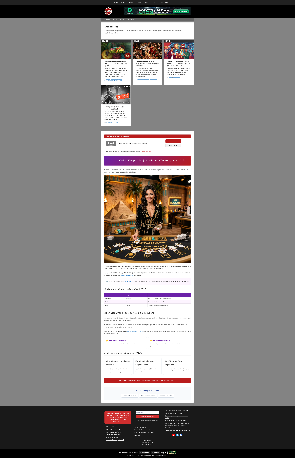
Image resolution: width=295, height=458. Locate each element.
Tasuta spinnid (118, 80)
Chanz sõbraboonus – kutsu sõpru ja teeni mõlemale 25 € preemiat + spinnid (178, 64)
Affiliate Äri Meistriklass (113, 434)
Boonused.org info (147, 442)
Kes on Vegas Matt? (140, 427)
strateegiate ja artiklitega (135, 331)
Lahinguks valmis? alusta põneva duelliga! (114, 108)
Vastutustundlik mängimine (148, 395)
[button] (180, 2)
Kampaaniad (164, 2)
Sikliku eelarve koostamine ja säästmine (177, 430)
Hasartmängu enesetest (166, 395)
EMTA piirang (144, 452)
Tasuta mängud (106, 19)
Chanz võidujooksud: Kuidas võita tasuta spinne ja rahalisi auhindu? (147, 64)
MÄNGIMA (173, 141)
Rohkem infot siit (146, 151)
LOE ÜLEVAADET (173, 145)
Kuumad (115, 19)
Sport (154, 2)
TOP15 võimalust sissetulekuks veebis (177, 423)
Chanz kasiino (114, 79)
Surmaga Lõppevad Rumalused (144, 432)
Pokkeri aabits (110, 427)
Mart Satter (147, 440)
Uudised (123, 2)
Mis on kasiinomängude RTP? (115, 440)
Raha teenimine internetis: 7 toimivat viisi (177, 411)
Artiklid (116, 2)
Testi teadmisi (131, 19)
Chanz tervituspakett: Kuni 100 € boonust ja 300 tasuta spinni (115, 64)
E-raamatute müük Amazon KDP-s (175, 420)
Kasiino (131, 2)
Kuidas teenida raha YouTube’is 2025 (176, 413)
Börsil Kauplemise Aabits (113, 432)
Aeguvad (122, 19)
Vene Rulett (137, 435)
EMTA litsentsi (129, 281)
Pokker (146, 2)
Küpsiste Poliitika (147, 445)
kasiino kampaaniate (127, 275)
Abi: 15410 (155, 452)
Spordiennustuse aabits (113, 429)
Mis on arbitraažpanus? (113, 437)
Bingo (139, 2)
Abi (173, 2)
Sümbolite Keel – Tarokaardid (143, 430)
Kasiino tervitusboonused (129, 395)
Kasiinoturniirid (153, 79)
